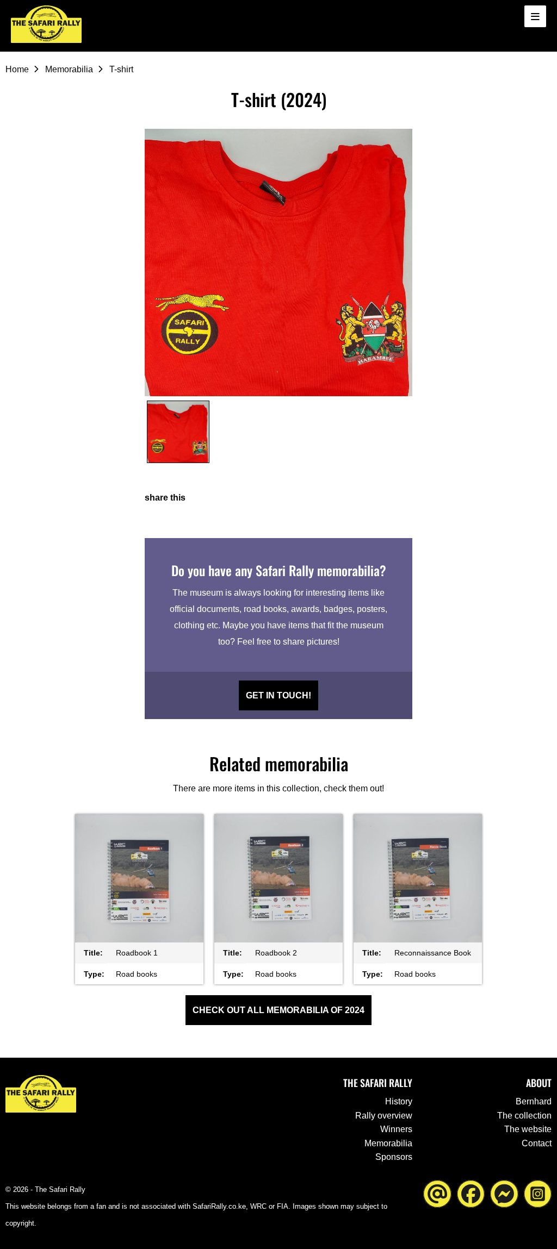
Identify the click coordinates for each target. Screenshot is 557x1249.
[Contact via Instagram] (538, 1193)
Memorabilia (69, 69)
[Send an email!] (437, 1193)
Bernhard (534, 1101)
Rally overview (383, 1115)
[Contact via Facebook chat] (504, 1193)
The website (528, 1129)
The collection (524, 1115)
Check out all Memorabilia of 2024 (278, 1010)
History (398, 1101)
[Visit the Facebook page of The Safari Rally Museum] (471, 1193)
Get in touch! (278, 695)
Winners (396, 1129)
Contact (537, 1143)
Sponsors (393, 1156)
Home (17, 69)
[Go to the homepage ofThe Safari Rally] (46, 24)
